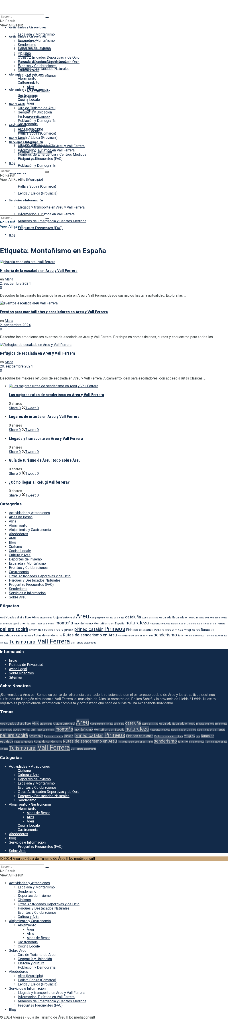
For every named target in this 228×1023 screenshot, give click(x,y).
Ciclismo (24, 53)
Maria (9, 279)
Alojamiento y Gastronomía (28, 74)
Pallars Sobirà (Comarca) (37, 133)
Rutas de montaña (23, 635)
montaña (64, 623)
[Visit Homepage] (114, 7)
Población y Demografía (36, 165)
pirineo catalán (89, 629)
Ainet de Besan (38, 91)
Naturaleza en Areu (160, 623)
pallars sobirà (14, 629)
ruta (198, 630)
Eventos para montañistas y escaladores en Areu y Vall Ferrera (54, 312)
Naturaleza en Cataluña (183, 623)
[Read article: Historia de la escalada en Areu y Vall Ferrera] (114, 262)
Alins (30, 87)
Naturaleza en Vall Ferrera (211, 623)
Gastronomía (28, 124)
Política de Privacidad (26, 665)
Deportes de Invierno (34, 49)
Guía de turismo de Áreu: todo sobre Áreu (45, 460)
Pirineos (114, 629)
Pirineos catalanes (139, 630)
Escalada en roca (205, 617)
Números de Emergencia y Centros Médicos (52, 221)
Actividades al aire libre (15, 617)
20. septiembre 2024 (16, 366)
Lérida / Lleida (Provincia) (37, 137)
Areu (82, 616)
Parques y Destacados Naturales (43, 69)
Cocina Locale (29, 99)
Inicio (13, 660)
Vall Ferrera (53, 641)
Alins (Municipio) (30, 179)
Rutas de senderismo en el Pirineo (135, 635)
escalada (165, 617)
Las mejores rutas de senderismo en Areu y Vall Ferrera (56, 394)
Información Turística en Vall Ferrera (46, 150)
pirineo (68, 630)
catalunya (119, 617)
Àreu (30, 103)
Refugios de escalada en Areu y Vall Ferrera (37, 353)
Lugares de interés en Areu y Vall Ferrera (44, 416)
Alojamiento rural (64, 617)
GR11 (34, 623)
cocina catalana (150, 617)
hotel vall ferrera (46, 623)
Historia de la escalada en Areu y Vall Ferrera (38, 270)
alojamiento (46, 617)
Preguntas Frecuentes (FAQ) (40, 228)
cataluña (133, 617)
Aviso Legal (18, 669)
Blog (12, 235)
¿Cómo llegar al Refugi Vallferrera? (39, 482)
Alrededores (17, 125)
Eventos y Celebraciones (37, 66)
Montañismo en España (109, 623)
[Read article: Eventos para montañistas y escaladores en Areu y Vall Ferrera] (114, 303)
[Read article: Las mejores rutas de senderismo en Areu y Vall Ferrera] (118, 386)
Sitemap (15, 677)
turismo (183, 635)
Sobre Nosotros (21, 673)
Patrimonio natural (53, 630)
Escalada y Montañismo (36, 34)
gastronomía (21, 623)
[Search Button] (47, 17)
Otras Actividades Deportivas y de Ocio (48, 57)
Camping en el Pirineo (101, 617)
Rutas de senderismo (48, 635)
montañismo (83, 623)
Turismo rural (23, 642)
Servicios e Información (26, 142)
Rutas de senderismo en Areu (90, 635)
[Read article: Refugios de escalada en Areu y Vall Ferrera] (114, 345)
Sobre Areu (17, 138)
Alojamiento (27, 78)
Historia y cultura (31, 116)
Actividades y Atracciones (27, 27)
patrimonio (36, 630)
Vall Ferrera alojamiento (83, 642)
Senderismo (27, 45)
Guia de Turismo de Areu (36, 108)
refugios (189, 630)
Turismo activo (196, 635)
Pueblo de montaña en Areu (168, 630)
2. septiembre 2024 (15, 283)
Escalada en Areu (183, 617)
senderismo (165, 635)
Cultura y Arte (28, 70)
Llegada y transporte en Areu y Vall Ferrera (51, 146)
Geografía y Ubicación (35, 112)
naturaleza (137, 623)
